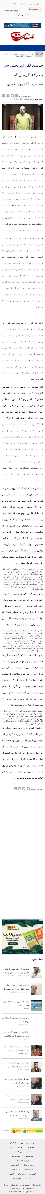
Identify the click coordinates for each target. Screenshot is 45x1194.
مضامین (8, 975)
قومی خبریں (38, 99)
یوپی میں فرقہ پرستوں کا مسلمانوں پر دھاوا (15, 1020)
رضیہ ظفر (25, 1086)
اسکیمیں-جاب (16, 1169)
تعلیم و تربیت (17, 1178)
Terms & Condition (28, 1188)
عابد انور (26, 1024)
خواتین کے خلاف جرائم (22, 1160)
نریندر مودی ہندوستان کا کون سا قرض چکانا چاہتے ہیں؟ (16, 1048)
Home (6, 1185)
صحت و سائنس (28, 1169)
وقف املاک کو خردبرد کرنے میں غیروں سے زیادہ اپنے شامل (17, 1113)
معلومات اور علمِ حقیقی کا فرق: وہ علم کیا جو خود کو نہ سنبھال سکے (15, 971)
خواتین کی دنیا (16, 1156)
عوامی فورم (28, 1178)
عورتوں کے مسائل (29, 1165)
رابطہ (14, 4)
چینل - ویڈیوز (21, 1174)
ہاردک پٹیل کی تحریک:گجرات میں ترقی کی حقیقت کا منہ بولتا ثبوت (16, 1034)
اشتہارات (23, 4)
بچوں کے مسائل (28, 1156)
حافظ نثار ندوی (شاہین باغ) (20, 975)
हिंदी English (33, 9)
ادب (11, 1147)
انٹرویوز (11, 1174)
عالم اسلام (13, 1143)
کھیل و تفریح (32, 1174)
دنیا (34, 1143)
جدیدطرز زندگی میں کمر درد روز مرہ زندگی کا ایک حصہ (16, 1081)
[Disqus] (22, 822)
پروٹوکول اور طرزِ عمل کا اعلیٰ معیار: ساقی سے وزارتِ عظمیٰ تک (16, 987)
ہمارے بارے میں (35, 4)
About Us (14, 1185)
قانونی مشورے (15, 1165)
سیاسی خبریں (25, 1143)
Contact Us (37, 1185)
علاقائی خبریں (31, 1147)
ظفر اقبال (25, 1069)
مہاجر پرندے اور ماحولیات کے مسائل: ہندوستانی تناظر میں (18, 1065)
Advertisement (25, 1185)
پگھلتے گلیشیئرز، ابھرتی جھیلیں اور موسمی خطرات (16, 1003)
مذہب (28, 1151)
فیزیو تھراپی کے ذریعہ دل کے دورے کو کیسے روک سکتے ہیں (16, 1097)
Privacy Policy (15, 1188)
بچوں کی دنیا (18, 1151)
